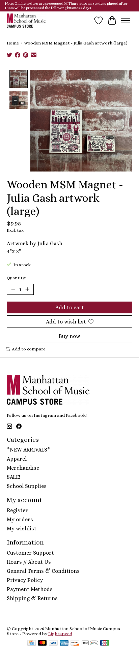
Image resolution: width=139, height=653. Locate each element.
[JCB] (104, 643)
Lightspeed (60, 633)
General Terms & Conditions (43, 571)
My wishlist (21, 528)
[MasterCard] (42, 643)
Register (17, 510)
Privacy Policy (25, 580)
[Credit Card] (31, 643)
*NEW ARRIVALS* (28, 449)
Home (13, 42)
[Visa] (53, 643)
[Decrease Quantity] (13, 289)
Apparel (17, 459)
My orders (20, 519)
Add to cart (69, 307)
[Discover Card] (75, 643)
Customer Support (30, 553)
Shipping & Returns (32, 598)
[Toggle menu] (125, 20)
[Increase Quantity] (27, 289)
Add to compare (29, 348)
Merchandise (23, 468)
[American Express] (64, 643)
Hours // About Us (29, 562)
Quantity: (16, 277)
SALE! (13, 477)
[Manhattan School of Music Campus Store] (26, 20)
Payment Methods (30, 589)
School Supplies (27, 486)
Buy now (69, 336)
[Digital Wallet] (90, 643)
